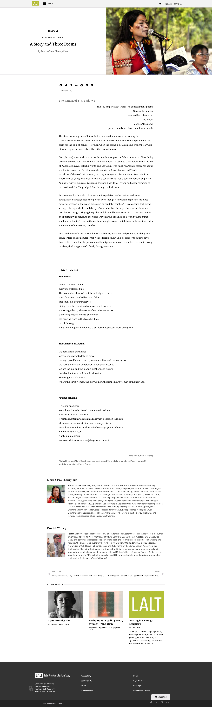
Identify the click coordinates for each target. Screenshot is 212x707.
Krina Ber (136, 628)
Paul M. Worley (56, 528)
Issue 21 (53, 30)
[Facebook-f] (151, 702)
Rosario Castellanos (60, 624)
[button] (160, 4)
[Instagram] (162, 702)
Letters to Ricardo (59, 620)
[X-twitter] (156, 702)
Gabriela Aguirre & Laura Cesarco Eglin (104, 629)
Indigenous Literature (53, 38)
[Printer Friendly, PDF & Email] (92, 85)
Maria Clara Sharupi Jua (54, 51)
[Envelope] (167, 702)
